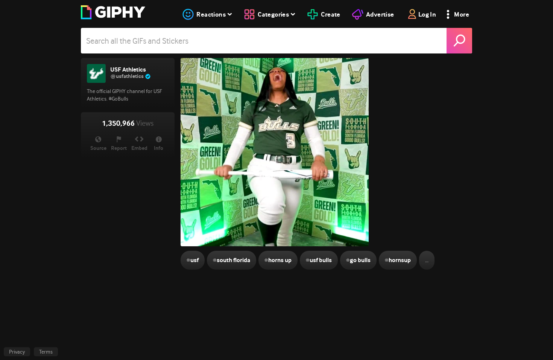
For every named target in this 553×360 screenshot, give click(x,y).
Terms (46, 352)
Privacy (17, 352)
